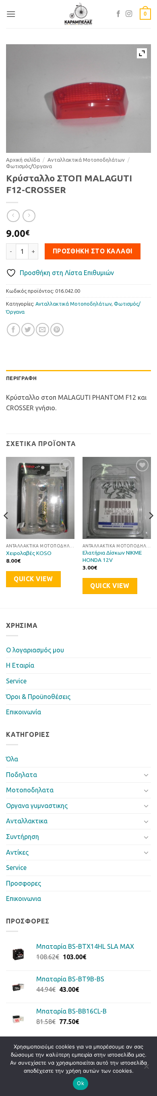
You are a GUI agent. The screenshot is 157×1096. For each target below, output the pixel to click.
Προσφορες (23, 883)
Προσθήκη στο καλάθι (93, 251)
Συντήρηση (22, 836)
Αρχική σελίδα (23, 159)
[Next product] (13, 216)
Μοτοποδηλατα (30, 790)
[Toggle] (146, 774)
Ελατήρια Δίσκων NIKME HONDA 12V (112, 556)
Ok (80, 1083)
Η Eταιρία (20, 665)
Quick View (33, 579)
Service (16, 681)
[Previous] (6, 531)
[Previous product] (29, 216)
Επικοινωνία (23, 712)
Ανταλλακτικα (27, 821)
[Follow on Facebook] (118, 14)
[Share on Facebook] (13, 329)
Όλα (12, 759)
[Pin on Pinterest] (57, 329)
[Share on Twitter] (28, 329)
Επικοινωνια (23, 898)
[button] (11, 14)
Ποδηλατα (21, 774)
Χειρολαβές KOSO (29, 553)
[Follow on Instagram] (129, 14)
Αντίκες (17, 852)
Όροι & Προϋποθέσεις (38, 696)
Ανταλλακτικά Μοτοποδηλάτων (86, 159)
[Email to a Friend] (42, 329)
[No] (146, 1068)
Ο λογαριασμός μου (35, 650)
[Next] (150, 531)
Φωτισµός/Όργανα (29, 166)
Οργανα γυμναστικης (37, 805)
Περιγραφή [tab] (21, 378)
